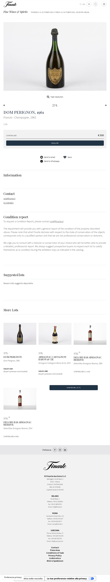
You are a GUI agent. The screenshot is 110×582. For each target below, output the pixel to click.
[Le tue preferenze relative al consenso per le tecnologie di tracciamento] (13, 577)
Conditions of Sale (55, 552)
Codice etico (55, 558)
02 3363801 (8, 202)
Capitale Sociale (52, 490)
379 (5, 418)
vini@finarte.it (9, 198)
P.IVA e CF (50, 484)
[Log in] (95, 4)
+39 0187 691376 (58, 536)
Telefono (49, 502)
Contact (55, 547)
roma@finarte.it (57, 524)
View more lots (73, 388)
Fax (49, 504)
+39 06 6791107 (58, 519)
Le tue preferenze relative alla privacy (67, 578)
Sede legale (50, 479)
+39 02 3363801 (58, 502)
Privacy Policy (55, 555)
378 (76, 353)
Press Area (55, 550)
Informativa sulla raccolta (29, 578)
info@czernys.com (57, 541)
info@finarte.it (57, 507)
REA (51, 487)
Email (50, 507)
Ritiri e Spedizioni (55, 560)
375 (5, 353)
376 (40, 353)
